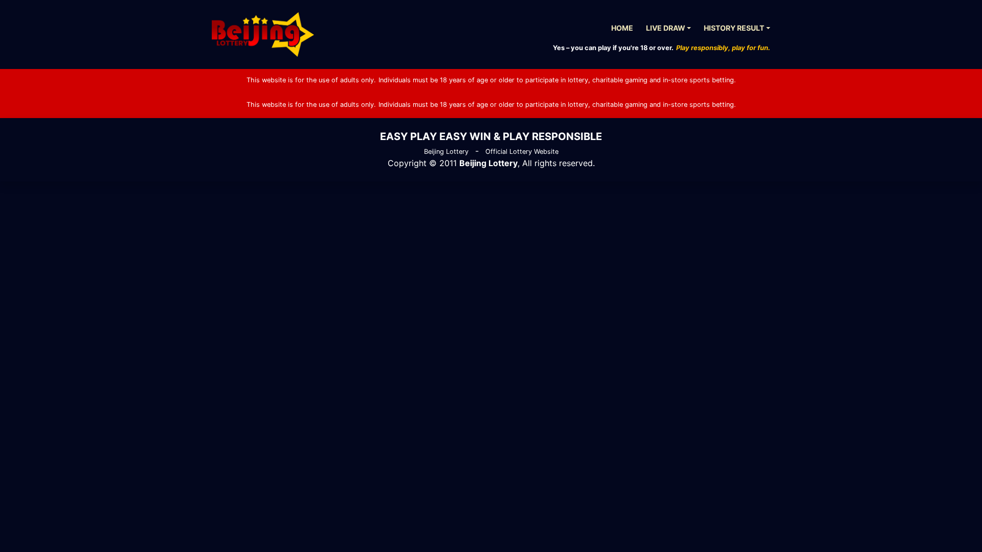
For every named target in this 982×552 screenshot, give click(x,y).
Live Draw (665, 28)
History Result (734, 28)
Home (622, 28)
